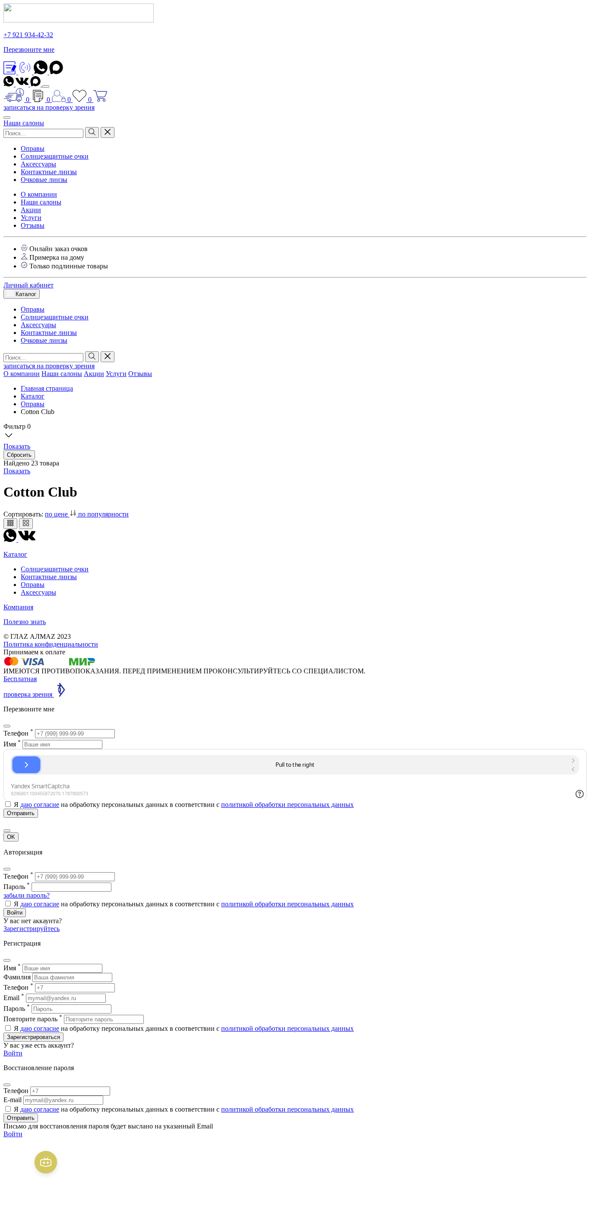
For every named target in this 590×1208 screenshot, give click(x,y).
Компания (18, 607)
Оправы (32, 148)
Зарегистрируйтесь (31, 928)
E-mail (12, 1099)
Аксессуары (38, 164)
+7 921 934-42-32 (28, 34)
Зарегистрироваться (33, 1037)
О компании (39, 194)
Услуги (31, 217)
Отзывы (32, 225)
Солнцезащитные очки (55, 156)
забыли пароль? (26, 895)
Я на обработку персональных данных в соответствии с (184, 804)
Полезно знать (24, 621)
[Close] (6, 726)
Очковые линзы (44, 179)
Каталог (25, 294)
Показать (16, 471)
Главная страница (47, 388)
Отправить (21, 1118)
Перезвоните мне (28, 49)
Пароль (16, 886)
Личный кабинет (28, 285)
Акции (31, 210)
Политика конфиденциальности (50, 644)
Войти (14, 912)
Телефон (18, 733)
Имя (12, 744)
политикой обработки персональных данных (287, 804)
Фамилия (17, 977)
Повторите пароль (32, 1019)
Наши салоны (23, 123)
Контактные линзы (49, 171)
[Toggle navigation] (45, 86)
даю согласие (39, 804)
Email (13, 997)
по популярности (103, 514)
